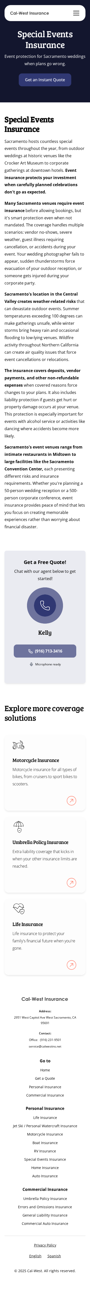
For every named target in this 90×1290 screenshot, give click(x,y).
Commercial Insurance (45, 1095)
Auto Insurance (45, 1176)
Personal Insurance (45, 1086)
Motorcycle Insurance (45, 1134)
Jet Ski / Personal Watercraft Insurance (45, 1125)
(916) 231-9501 (50, 1040)
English (35, 1256)
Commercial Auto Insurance (45, 1223)
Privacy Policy (45, 1245)
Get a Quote (45, 1078)
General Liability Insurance (45, 1215)
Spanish (54, 1256)
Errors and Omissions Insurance (45, 1206)
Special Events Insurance (45, 1159)
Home (45, 1070)
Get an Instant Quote (45, 80)
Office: (33, 1040)
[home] (30, 13)
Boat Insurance (45, 1142)
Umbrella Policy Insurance (45, 1198)
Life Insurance (45, 1117)
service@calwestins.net (45, 1046)
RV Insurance (45, 1151)
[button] (75, 13)
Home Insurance (45, 1167)
